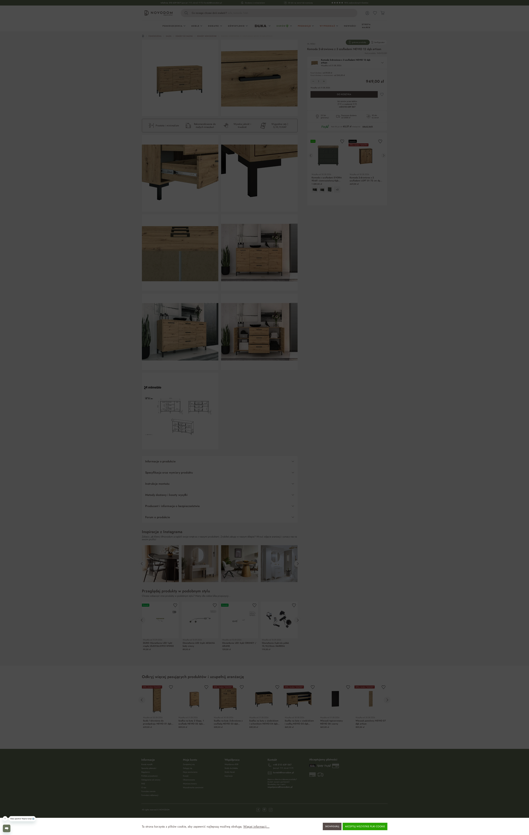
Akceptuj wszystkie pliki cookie (365, 826)
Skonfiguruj (332, 826)
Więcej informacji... (256, 826)
